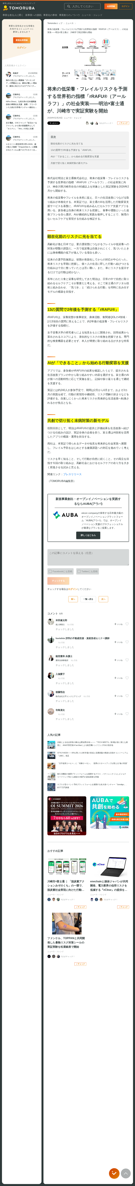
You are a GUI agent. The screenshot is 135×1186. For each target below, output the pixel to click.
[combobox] (82, 6)
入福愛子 (60, 674)
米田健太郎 (61, 620)
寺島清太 (60, 710)
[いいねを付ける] (127, 624)
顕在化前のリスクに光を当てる (67, 143)
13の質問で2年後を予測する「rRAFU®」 (72, 150)
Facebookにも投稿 (62, 571)
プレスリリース (72, 474)
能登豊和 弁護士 (64, 656)
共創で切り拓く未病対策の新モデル (69, 163)
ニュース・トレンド (73, 118)
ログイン (72, 589)
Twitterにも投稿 (89, 571)
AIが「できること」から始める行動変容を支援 (75, 156)
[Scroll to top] (126, 1173)
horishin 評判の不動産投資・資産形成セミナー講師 (82, 638)
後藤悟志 (60, 692)
